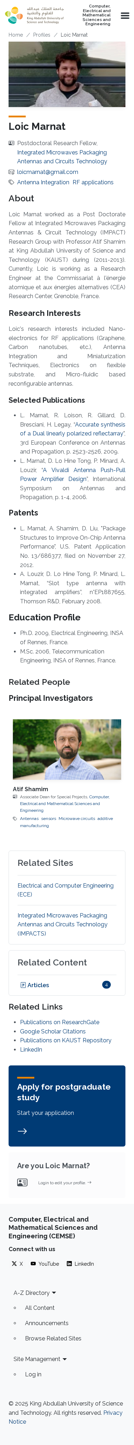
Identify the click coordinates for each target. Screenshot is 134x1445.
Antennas (29, 818)
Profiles (41, 35)
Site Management (37, 1359)
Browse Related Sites (53, 1338)
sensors (48, 818)
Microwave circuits (77, 818)
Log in (33, 1374)
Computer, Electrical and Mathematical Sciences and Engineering (96, 15)
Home (16, 35)
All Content (40, 1307)
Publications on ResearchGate (59, 1022)
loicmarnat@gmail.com (47, 172)
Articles (37, 985)
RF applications (93, 182)
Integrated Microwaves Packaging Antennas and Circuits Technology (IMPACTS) (63, 924)
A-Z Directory (32, 1293)
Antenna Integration (43, 182)
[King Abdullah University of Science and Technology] (34, 15)
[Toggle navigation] (124, 15)
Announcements (47, 1323)
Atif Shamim (30, 789)
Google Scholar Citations (53, 1031)
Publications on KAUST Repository (65, 1040)
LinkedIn (31, 1049)
